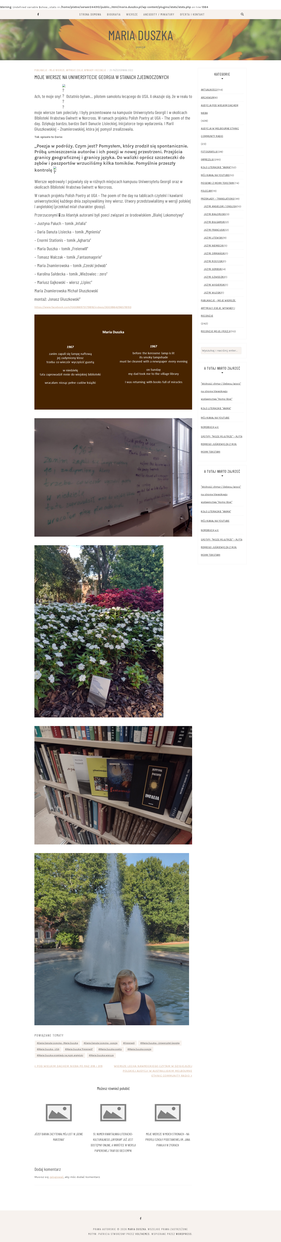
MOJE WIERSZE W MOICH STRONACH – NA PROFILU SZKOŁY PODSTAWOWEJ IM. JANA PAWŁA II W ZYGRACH (167, 1139)
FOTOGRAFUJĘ (209, 151)
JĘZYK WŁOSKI (212, 292)
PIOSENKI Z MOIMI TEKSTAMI (217, 183)
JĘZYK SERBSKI (213, 269)
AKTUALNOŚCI (209, 89)
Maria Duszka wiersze (102, 1055)
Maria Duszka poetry (111, 1049)
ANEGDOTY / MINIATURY (159, 14)
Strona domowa (90, 14)
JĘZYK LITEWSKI (213, 237)
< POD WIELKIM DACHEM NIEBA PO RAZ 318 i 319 (68, 1066)
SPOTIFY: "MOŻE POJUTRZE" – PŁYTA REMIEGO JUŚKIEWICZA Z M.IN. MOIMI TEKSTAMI (221, 444)
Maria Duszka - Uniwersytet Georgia (160, 1043)
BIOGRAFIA (114, 14)
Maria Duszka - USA (48, 1049)
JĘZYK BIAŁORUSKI (215, 214)
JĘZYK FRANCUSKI (214, 229)
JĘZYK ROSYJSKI (213, 261)
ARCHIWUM (207, 97)
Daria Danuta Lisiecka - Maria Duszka (58, 1043)
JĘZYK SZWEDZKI (214, 276)
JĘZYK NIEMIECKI (214, 245)
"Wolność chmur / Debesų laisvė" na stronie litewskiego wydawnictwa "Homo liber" (221, 391)
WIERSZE (132, 14)
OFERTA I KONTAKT (192, 14)
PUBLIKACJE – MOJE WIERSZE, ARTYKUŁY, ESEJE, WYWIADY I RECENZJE (218, 308)
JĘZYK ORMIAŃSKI (214, 253)
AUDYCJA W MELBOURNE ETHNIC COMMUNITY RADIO (220, 132)
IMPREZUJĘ (207, 159)
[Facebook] (140, 1218)
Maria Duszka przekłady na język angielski (60, 1055)
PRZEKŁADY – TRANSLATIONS (217, 198)
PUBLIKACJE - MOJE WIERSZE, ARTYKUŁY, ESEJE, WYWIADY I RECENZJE (70, 70)
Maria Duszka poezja (140, 1049)
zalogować (56, 1177)
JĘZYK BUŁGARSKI (214, 222)
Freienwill (130, 1043)
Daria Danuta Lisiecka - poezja (101, 1043)
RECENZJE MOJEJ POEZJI (215, 331)
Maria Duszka (140, 35)
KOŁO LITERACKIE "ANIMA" (216, 167)
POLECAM (206, 190)
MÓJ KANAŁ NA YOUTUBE (215, 175)
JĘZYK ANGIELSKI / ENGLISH (220, 206)
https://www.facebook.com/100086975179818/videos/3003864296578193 (82, 307)
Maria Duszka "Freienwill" (80, 1049)
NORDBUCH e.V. (210, 427)
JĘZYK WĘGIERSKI (214, 284)
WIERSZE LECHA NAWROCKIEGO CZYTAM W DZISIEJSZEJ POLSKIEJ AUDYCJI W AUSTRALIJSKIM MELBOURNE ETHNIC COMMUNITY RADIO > (153, 1070)
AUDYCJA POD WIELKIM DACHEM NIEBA (219, 109)
